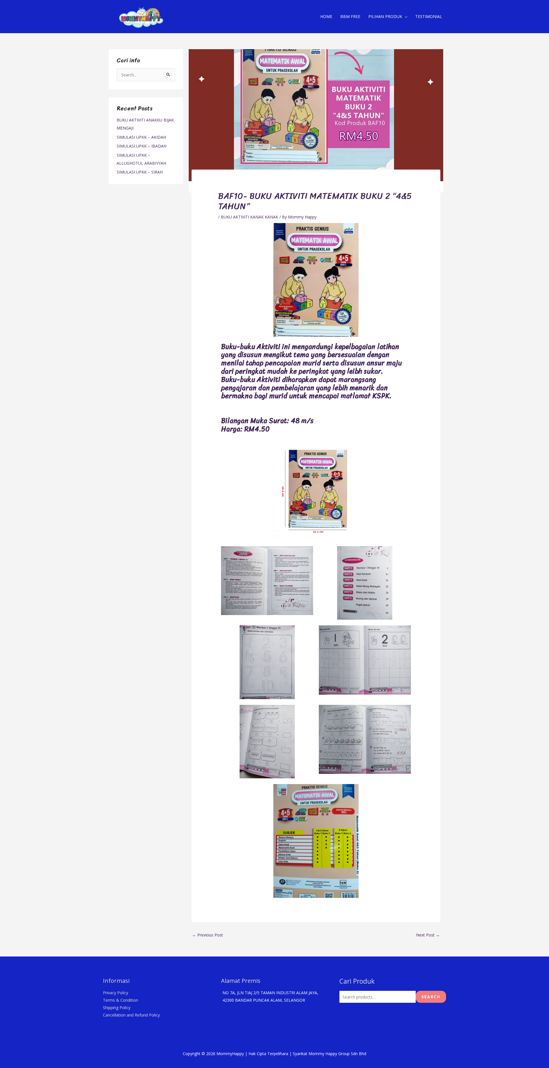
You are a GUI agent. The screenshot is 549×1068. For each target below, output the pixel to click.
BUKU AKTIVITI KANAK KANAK (249, 217)
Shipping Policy (116, 1007)
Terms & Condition (120, 1000)
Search (430, 996)
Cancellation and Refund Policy (131, 1015)
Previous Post (207, 935)
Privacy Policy (115, 992)
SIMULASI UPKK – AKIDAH (141, 137)
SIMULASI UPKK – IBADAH (141, 146)
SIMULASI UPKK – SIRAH (140, 172)
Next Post (428, 935)
